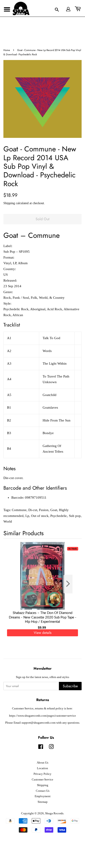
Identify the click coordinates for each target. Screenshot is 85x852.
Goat (53, 510)
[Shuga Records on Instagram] (51, 747)
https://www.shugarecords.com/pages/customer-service (42, 715)
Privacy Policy (42, 774)
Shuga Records (54, 813)
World (7, 521)
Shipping (9, 203)
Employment (43, 796)
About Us (42, 762)
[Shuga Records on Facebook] (40, 747)
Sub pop (75, 516)
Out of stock (40, 516)
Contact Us (42, 790)
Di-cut (32, 510)
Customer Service (42, 779)
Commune (19, 510)
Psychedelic (58, 516)
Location (42, 768)
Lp (27, 516)
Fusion (44, 510)
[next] (71, 584)
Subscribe (70, 686)
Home (6, 50)
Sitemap (43, 801)
